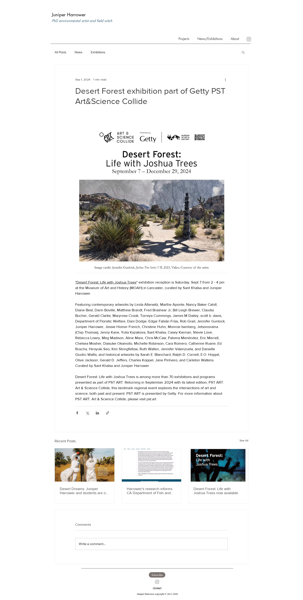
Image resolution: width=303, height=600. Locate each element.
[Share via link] (107, 413)
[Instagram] (249, 39)
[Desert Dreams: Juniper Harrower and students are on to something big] (84, 465)
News (78, 52)
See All (244, 440)
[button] (233, 38)
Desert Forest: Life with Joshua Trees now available (216, 491)
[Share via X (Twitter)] (87, 413)
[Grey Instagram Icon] (157, 582)
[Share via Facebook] (77, 413)
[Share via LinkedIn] (97, 413)
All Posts (60, 52)
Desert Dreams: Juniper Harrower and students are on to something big (84, 491)
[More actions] (225, 79)
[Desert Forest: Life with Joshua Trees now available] (218, 465)
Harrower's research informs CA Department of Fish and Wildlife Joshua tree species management (149, 491)
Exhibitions (98, 52)
